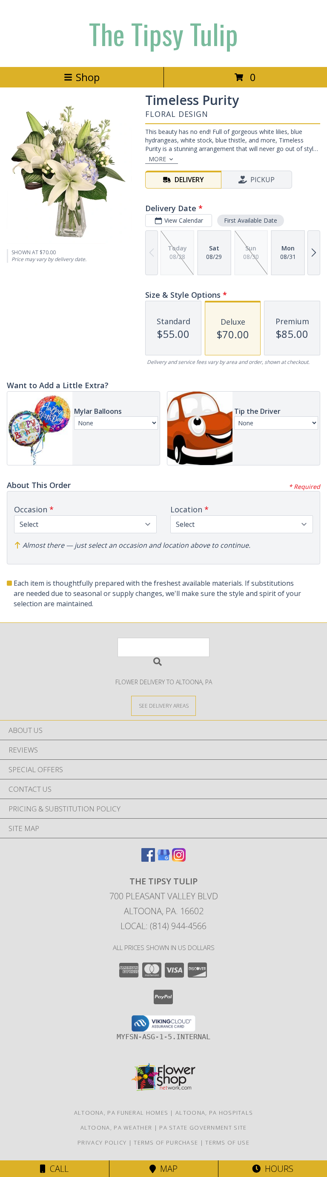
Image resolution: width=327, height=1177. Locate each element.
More (157, 159)
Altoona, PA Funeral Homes (121, 1112)
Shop (88, 77)
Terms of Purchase (166, 1142)
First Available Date (250, 220)
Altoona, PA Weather (116, 1127)
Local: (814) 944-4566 (163, 926)
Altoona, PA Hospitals (214, 1112)
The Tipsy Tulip (163, 33)
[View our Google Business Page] (163, 859)
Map (167, 1168)
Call (57, 1168)
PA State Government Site (203, 1127)
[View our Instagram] (179, 859)
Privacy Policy (101, 1142)
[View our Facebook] (148, 859)
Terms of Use (227, 1142)
